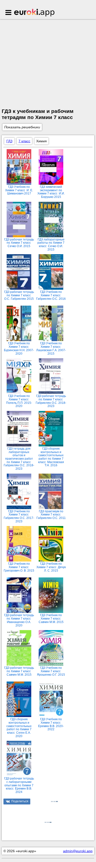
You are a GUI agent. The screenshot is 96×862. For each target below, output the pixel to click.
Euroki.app (34, 13)
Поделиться (19, 801)
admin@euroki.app (78, 851)
